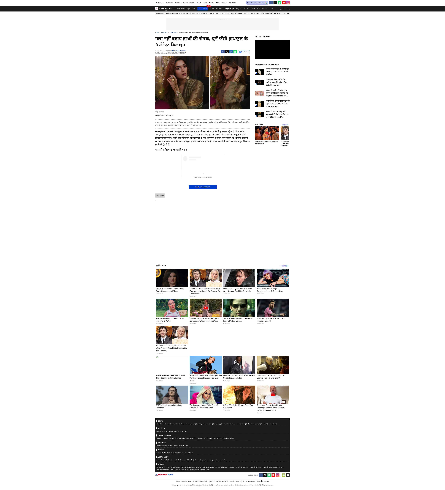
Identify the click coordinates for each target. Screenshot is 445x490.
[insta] (288, 2)
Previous (284, 13)
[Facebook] (271, 2)
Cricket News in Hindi (179, 485)
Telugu (198, 2)
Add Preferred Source (256, 3)
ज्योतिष (265, 9)
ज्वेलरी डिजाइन (160, 195)
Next (288, 13)
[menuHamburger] (284, 8)
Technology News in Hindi (222, 478)
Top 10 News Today (222, 13)
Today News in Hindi (253, 478)
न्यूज (188, 9)
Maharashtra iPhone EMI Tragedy (202, 13)
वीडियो (247, 9)
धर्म (258, 9)
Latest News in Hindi (172, 478)
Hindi (217, 2)
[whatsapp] (279, 2)
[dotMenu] (272, 8)
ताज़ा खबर (181, 9)
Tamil (205, 2)
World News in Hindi (188, 478)
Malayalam (160, 2)
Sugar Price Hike (236, 13)
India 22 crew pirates (251, 13)
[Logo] (165, 8)
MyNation (232, 2)
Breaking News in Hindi (204, 478)
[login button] (281, 8)
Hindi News (160, 478)
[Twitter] (275, 2)
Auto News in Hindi (238, 478)
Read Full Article (202, 187)
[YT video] (284, 2)
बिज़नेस (239, 9)
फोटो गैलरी (203, 9)
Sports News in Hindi (163, 485)
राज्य (212, 9)
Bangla (211, 2)
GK (193, 9)
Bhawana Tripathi (179, 51)
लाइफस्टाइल (229, 9)
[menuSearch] (288, 9)
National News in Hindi (269, 478)
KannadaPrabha (188, 2)
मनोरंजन (219, 9)
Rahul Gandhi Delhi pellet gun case (273, 13)
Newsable (169, 2)
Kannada (178, 2)
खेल (253, 9)
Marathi (224, 2)
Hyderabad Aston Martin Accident (177, 13)
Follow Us (246, 52)
